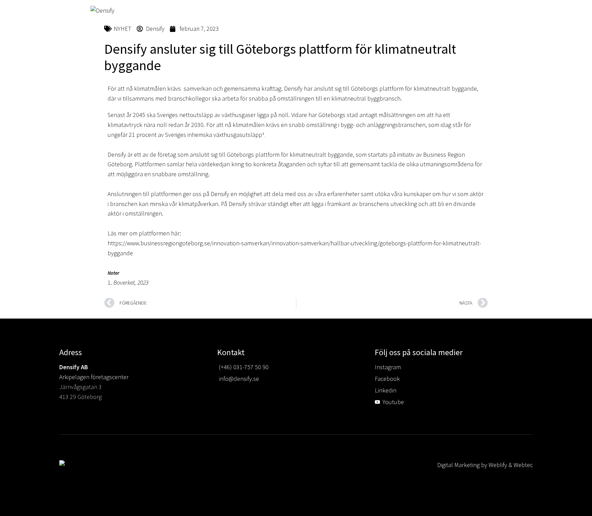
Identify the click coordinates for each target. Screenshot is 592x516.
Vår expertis (291, 79)
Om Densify (364, 79)
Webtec (523, 465)
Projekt (329, 79)
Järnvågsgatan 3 (80, 387)
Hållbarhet (404, 79)
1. (110, 282)
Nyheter (441, 79)
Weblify (498, 465)
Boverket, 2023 (130, 282)
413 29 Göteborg (80, 397)
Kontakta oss (481, 79)
